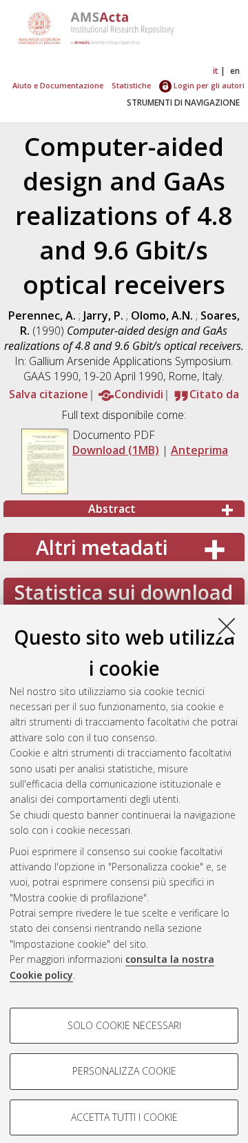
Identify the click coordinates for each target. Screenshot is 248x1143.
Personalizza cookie (124, 1070)
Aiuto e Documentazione (57, 85)
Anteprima (199, 450)
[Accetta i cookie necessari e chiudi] (227, 626)
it (215, 71)
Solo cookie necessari (124, 1025)
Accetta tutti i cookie (124, 1117)
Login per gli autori (208, 85)
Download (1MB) (115, 450)
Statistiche (131, 85)
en (235, 71)
